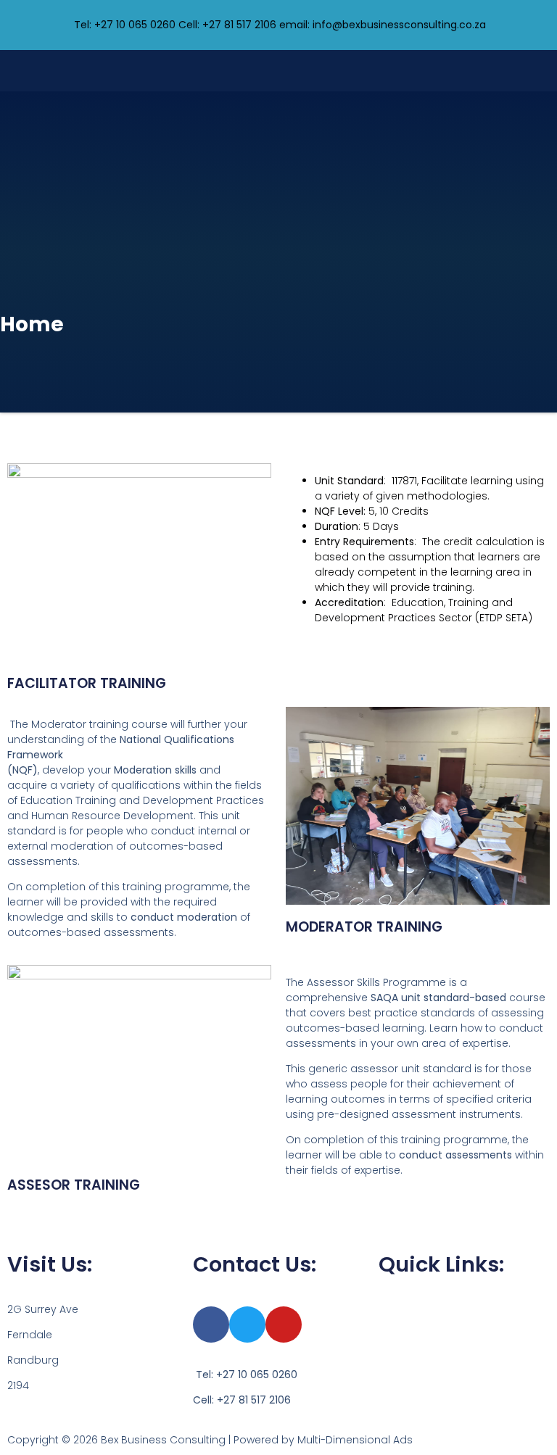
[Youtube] (283, 1324)
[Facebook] (211, 1324)
